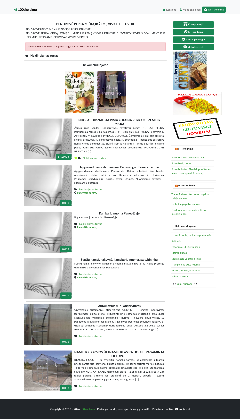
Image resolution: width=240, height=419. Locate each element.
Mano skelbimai (191, 10)
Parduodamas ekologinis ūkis (187, 157)
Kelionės (176, 241)
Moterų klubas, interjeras (185, 270)
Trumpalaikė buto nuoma (185, 264)
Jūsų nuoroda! (185, 284)
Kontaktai (171, 10)
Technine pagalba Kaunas (185, 204)
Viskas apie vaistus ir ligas (186, 258)
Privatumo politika (163, 409)
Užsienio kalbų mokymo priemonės (191, 235)
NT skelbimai (185, 148)
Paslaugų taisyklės (140, 409)
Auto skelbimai (186, 185)
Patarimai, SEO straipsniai (186, 247)
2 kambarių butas (181, 163)
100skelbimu (27, 9)
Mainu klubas (179, 253)
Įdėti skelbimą (215, 9)
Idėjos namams (179, 276)
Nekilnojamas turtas (94, 158)
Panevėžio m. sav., (87, 192)
